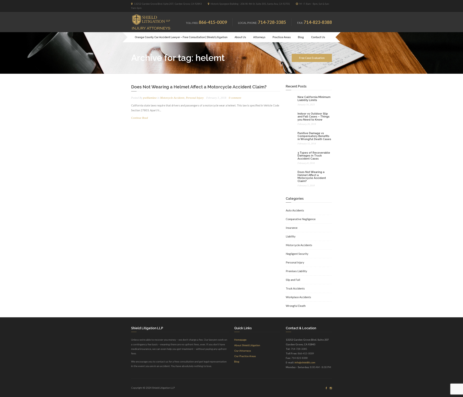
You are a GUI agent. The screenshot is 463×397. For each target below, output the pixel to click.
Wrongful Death (296, 305)
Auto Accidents (295, 210)
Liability (291, 236)
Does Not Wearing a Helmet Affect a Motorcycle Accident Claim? (199, 86)
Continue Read (139, 117)
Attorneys (259, 37)
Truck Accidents (295, 288)
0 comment (235, 97)
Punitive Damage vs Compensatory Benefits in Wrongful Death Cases (314, 136)
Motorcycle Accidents (172, 97)
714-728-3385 (272, 22)
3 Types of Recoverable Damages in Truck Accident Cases (314, 155)
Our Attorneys (242, 350)
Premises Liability (296, 271)
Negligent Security (297, 253)
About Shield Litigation (247, 345)
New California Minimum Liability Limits (314, 98)
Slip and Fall (293, 279)
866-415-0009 (213, 22)
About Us (240, 37)
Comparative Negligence (301, 219)
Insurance (292, 227)
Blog (301, 37)
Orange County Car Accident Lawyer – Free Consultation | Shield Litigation (181, 37)
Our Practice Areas (245, 356)
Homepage (240, 339)
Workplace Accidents (298, 297)
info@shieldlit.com (305, 362)
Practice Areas (282, 37)
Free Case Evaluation (312, 57)
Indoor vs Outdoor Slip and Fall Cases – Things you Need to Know (314, 116)
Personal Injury (195, 97)
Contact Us (318, 37)
